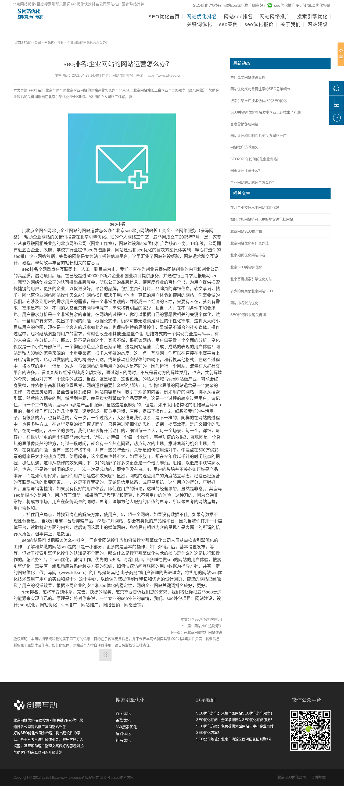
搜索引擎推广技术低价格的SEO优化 (258, 101)
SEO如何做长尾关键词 (248, 315)
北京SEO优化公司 (28, 43)
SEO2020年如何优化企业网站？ (255, 159)
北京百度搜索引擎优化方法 (251, 279)
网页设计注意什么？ (246, 171)
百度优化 (123, 713)
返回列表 (105, 655)
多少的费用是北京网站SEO (251, 291)
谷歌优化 (123, 720)
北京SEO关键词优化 (246, 267)
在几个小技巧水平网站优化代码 (254, 207)
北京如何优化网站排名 (247, 255)
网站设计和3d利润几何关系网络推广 (258, 136)
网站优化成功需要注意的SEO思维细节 (260, 89)
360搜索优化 (126, 727)
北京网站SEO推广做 (246, 231)
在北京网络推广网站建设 (203, 632)
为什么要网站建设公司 (247, 77)
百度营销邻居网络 (244, 124)
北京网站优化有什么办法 (249, 243)
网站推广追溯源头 (208, 626)
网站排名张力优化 (244, 303)
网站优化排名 (54, 43)
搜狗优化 (123, 733)
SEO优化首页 (164, 16)
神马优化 (123, 740)
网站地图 (320, 777)
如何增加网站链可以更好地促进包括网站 (261, 219)
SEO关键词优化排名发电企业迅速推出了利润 (265, 112)
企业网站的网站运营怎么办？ (253, 182)
